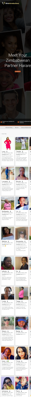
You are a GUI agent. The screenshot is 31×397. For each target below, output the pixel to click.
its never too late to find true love (22, 245)
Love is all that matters (20, 365)
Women (17, 127)
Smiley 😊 (4, 245)
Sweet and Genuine (6, 186)
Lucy (3, 151)
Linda (4, 301)
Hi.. (16, 275)
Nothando (5, 211)
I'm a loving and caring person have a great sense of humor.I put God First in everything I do (21, 369)
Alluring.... (4, 275)
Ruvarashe (19, 241)
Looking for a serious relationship (22, 186)
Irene (3, 361)
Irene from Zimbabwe (6, 365)
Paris (18, 391)
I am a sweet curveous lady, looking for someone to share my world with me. (7, 308)
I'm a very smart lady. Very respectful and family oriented (21, 188)
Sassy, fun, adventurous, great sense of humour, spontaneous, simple (7, 278)
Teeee (18, 301)
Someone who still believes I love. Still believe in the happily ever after (7, 218)
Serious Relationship (26, 127)
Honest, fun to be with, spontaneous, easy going (21, 308)
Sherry (4, 331)
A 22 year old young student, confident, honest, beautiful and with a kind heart (7, 368)
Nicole (18, 181)
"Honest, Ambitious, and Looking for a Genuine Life (7, 335)
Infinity (4, 271)
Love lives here (19, 395)
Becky (18, 331)
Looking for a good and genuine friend (7, 395)
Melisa (4, 241)
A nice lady (4, 215)
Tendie (18, 151)
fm (17, 271)
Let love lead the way (6, 305)
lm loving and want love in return (22, 305)
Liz (17, 211)
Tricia (18, 361)
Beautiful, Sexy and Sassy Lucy (7, 156)
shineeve (5, 391)
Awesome (18, 156)
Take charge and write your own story (22, 215)
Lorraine (5, 181)
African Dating (9, 127)
